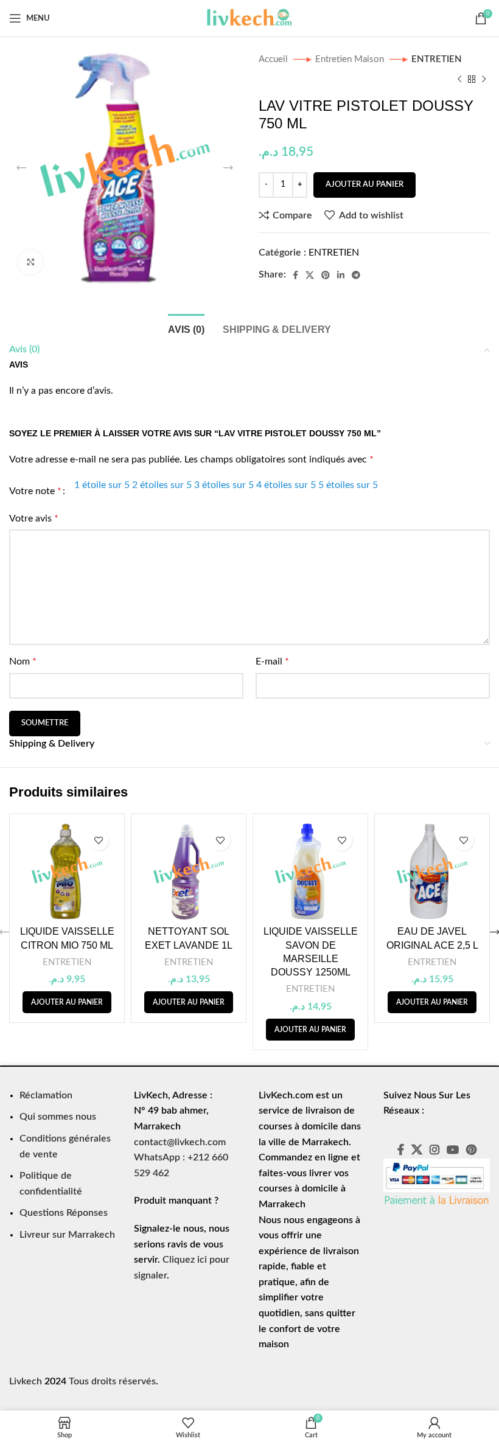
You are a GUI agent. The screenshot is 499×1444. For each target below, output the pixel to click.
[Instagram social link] (434, 1149)
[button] (67, 1002)
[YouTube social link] (452, 1149)
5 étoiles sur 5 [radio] (348, 485)
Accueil (274, 59)
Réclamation (45, 1095)
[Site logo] (249, 18)
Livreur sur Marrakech (67, 1235)
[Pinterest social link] (325, 275)
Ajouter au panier (364, 185)
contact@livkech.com (180, 1142)
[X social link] (310, 275)
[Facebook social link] (295, 275)
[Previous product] (459, 79)
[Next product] (484, 79)
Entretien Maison (350, 59)
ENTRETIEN (436, 59)
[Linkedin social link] (340, 275)
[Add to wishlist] (98, 840)
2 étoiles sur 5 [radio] (162, 485)
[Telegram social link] (356, 275)
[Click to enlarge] (30, 262)
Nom (23, 661)
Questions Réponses (63, 1213)
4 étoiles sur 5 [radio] (286, 485)
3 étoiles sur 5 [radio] (224, 485)
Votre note (35, 491)
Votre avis (33, 518)
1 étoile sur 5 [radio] (102, 485)
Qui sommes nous (57, 1116)
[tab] (186, 328)
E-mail (272, 661)
